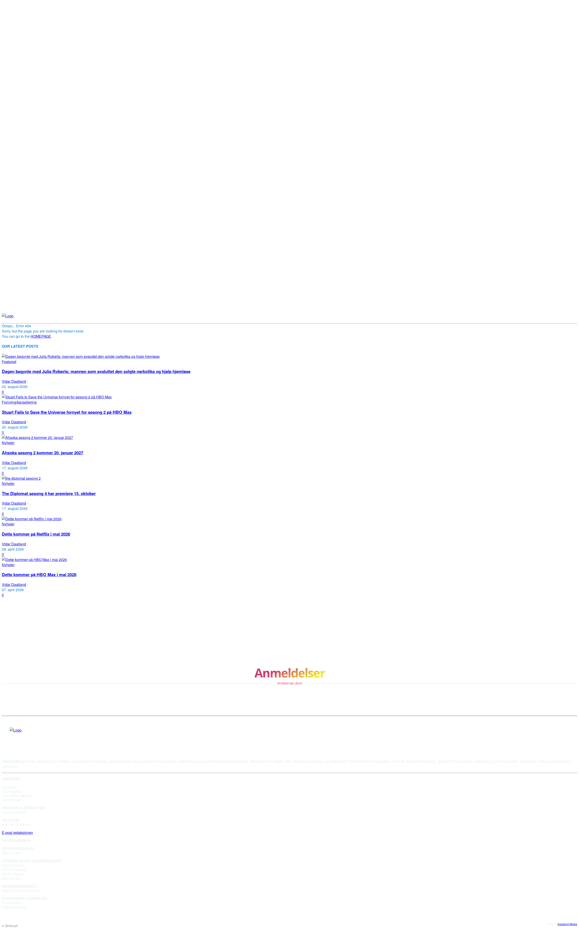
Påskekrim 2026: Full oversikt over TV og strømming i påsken (61, 609)
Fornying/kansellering (19, 402)
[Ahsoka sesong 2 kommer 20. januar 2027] (37, 437)
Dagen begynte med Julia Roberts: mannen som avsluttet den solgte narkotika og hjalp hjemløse (96, 371)
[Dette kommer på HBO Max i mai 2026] (34, 559)
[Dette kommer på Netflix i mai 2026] (32, 518)
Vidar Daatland (14, 381)
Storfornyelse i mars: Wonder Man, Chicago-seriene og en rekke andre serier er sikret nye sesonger (305, 647)
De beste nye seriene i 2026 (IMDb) (242, 609)
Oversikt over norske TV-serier (238, 628)
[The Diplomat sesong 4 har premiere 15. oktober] (21, 478)
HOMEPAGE (41, 336)
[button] (355, 316)
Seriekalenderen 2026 (22, 628)
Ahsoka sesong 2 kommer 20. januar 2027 (42, 453)
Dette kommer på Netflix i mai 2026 (36, 534)
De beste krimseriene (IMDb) (29, 647)
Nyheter (8, 442)
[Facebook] (11, 737)
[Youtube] (20, 737)
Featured (9, 361)
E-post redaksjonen (17, 832)
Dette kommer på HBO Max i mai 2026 (39, 574)
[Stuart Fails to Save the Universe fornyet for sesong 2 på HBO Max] (57, 397)
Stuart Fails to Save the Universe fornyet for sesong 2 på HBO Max (67, 412)
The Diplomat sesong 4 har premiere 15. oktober (49, 493)
